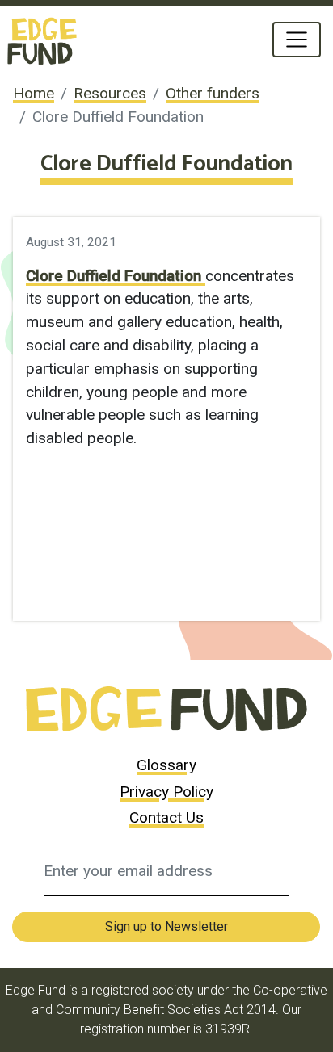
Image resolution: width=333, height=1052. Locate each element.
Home (33, 93)
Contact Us (166, 817)
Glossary (166, 765)
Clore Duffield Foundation (115, 275)
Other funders (212, 93)
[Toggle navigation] (296, 39)
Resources (110, 93)
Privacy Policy (166, 791)
